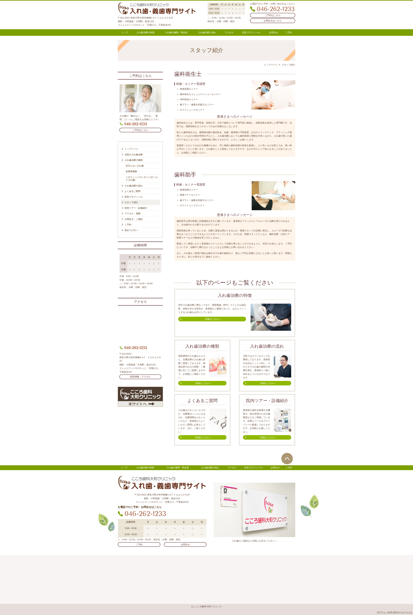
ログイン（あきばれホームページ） (395, 612)
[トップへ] (287, 458)
